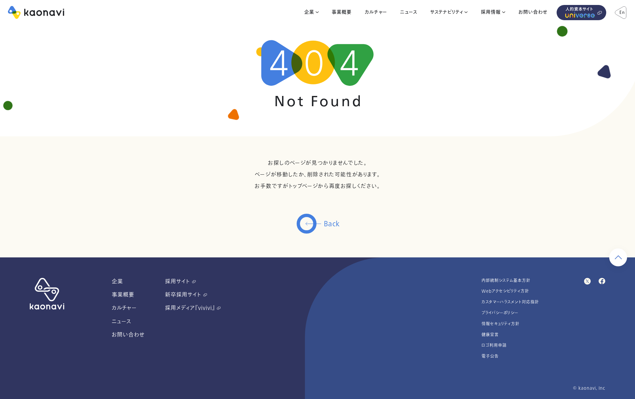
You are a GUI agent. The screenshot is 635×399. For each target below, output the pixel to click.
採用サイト (178, 282)
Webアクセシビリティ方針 (505, 291)
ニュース (408, 12)
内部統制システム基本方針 (506, 281)
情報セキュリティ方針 (501, 324)
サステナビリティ (446, 12)
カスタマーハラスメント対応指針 (510, 302)
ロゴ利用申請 (494, 345)
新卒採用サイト (184, 295)
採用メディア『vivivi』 (191, 308)
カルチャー (376, 12)
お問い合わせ (533, 12)
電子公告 (490, 356)
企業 (309, 12)
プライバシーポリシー (500, 313)
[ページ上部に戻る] (618, 257)
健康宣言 (490, 335)
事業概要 (342, 12)
